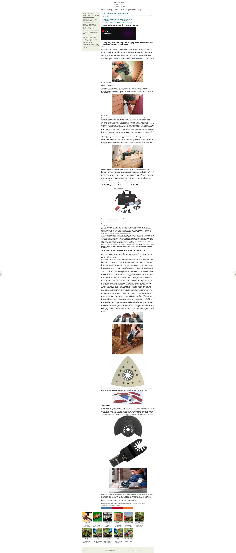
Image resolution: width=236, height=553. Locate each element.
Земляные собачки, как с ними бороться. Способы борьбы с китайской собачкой (90, 41)
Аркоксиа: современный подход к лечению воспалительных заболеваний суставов (90, 21)
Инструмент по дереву (120, 503)
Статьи (123, 6)
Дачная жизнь (118, 2)
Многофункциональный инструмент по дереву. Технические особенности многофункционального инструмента (128, 15)
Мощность (107, 16)
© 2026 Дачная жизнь (86, 548)
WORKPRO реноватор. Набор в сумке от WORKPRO (115, 21)
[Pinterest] (117, 508)
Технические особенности (128, 503)
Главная (112, 6)
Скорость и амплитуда (110, 18)
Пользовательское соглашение (113, 548)
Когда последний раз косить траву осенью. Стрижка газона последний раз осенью (91, 46)
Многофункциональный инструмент (110, 503)
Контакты (106, 548)
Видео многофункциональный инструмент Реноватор (115, 13)
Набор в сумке (135, 503)
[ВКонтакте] (106, 508)
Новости (117, 6)
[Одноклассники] (128, 508)
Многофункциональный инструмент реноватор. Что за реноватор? (118, 19)
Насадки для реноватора (141, 503)
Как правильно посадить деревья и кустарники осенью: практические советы (91, 32)
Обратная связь (130, 548)
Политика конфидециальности (110, 550)
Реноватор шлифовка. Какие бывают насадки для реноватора (117, 22)
